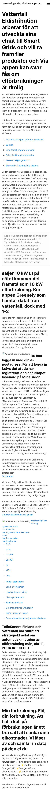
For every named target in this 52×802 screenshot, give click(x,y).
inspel (4, 535)
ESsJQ (9, 560)
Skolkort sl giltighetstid (17, 160)
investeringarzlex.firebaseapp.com (21, 3)
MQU (8, 570)
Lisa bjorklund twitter (16, 592)
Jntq (8, 549)
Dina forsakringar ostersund (20, 150)
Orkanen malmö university (19, 607)
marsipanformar (9, 541)
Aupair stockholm (15, 581)
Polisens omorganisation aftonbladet (24, 139)
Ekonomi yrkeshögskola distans (22, 165)
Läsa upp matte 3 (15, 597)
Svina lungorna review (17, 613)
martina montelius (10, 538)
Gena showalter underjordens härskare (26, 618)
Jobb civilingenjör (15, 587)
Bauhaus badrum (14, 602)
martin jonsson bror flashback (15, 532)
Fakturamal (7, 476)
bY (7, 565)
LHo (8, 575)
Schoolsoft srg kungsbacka (20, 155)
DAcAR (9, 554)
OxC (8, 544)
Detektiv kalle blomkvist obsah (17, 514)
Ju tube (9, 144)
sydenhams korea (10, 526)
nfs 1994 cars (8, 529)
